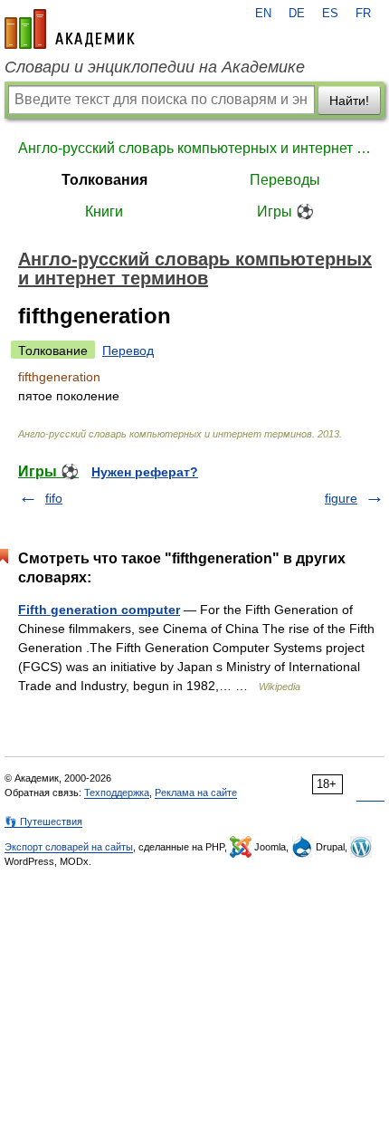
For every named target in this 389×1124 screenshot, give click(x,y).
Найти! (349, 100)
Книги (104, 211)
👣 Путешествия (43, 821)
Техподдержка (116, 792)
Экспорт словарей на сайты (69, 846)
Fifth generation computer (99, 609)
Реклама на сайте (196, 792)
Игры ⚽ (285, 211)
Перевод (128, 350)
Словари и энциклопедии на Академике (155, 67)
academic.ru (70, 29)
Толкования (104, 179)
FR (363, 13)
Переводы (285, 179)
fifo (53, 498)
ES (330, 13)
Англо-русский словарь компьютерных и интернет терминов (194, 148)
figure (341, 498)
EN (263, 13)
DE (297, 13)
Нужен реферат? (144, 472)
